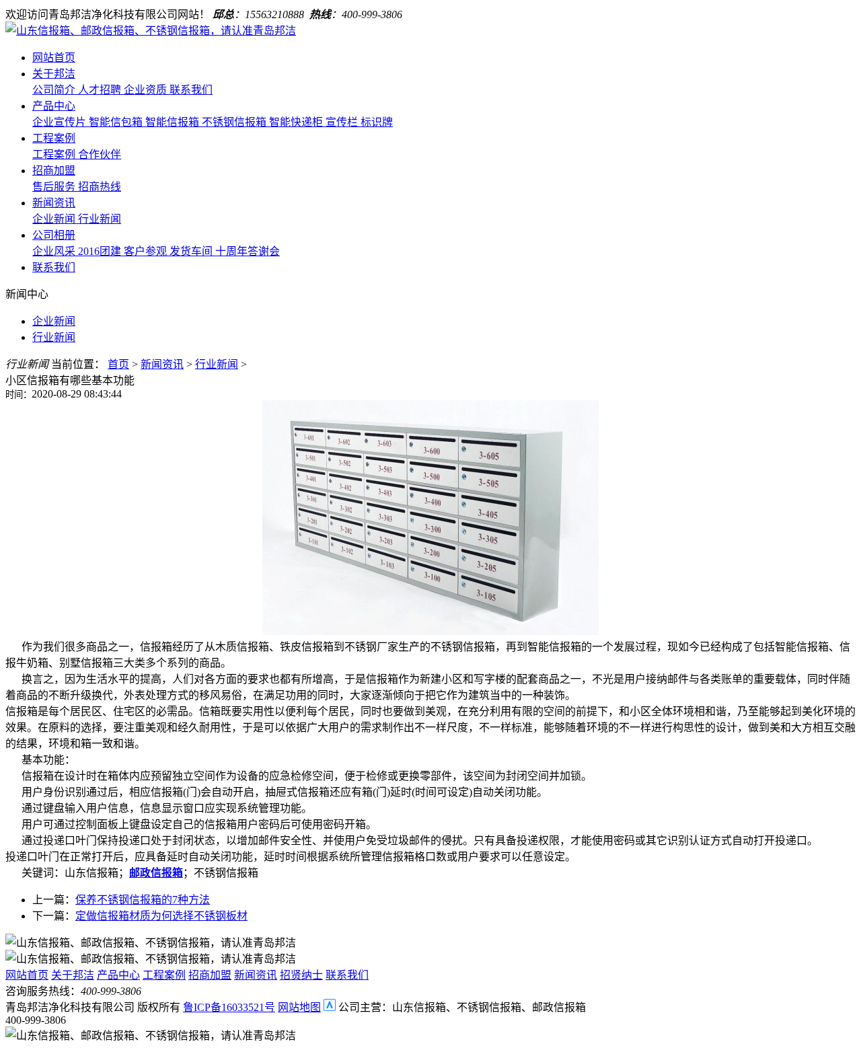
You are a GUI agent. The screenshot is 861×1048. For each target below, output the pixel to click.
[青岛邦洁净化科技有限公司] (150, 30)
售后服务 (55, 186)
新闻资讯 (53, 203)
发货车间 (192, 251)
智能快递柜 (297, 122)
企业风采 (55, 251)
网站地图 (299, 1007)
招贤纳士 (301, 975)
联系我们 (191, 90)
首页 (118, 364)
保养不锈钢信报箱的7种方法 (142, 899)
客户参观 (147, 251)
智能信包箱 (117, 122)
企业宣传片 (60, 122)
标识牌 (377, 122)
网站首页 (53, 57)
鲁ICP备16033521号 (229, 1007)
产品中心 (53, 106)
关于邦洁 (53, 73)
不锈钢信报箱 (235, 122)
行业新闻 (99, 219)
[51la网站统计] (330, 1007)
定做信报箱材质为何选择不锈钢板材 (161, 916)
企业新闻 (55, 219)
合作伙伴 (99, 154)
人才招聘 (101, 90)
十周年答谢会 (247, 251)
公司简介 (55, 90)
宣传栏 (343, 122)
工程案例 (53, 138)
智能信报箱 (173, 122)
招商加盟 (53, 170)
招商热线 (99, 186)
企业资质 (147, 90)
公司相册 (53, 235)
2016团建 (101, 251)
